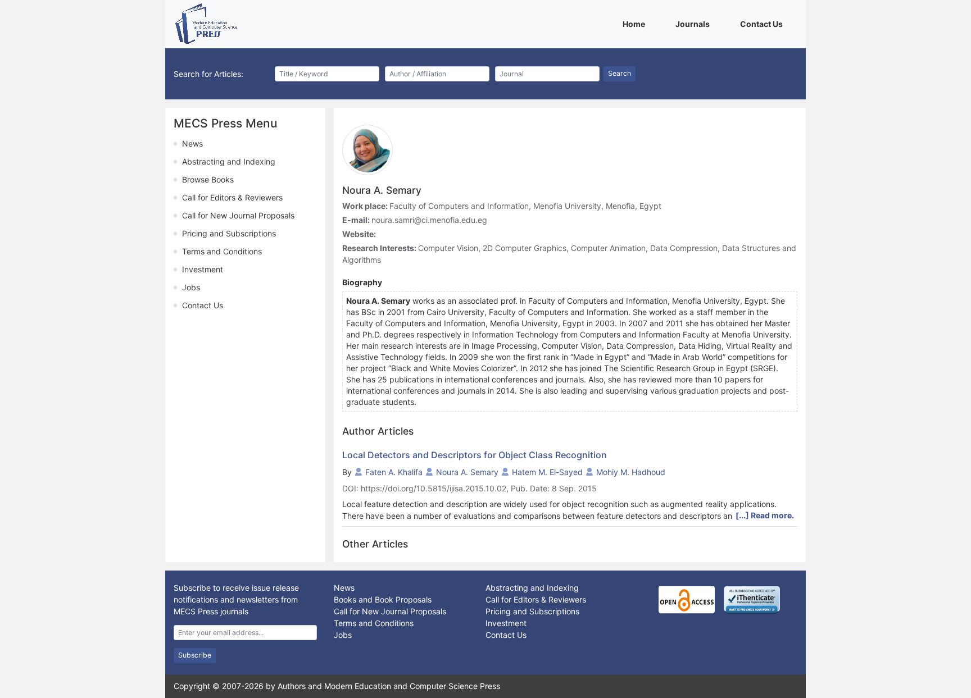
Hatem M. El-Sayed (547, 472)
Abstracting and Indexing (228, 161)
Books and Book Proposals (383, 599)
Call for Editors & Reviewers (232, 197)
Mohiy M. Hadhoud (630, 472)
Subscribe (194, 655)
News (192, 143)
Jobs (191, 287)
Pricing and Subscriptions (229, 233)
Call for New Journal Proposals (238, 215)
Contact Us (763, 24)
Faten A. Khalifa (394, 472)
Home (636, 24)
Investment (202, 269)
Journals (694, 24)
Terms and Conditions (222, 251)
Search (619, 73)
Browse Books (208, 179)
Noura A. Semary (467, 472)
